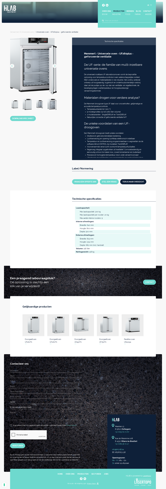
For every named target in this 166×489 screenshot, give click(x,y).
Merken (130, 11)
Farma (137, 14)
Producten (118, 11)
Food (127, 14)
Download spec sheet (23, 102)
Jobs (106, 474)
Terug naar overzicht (133, 182)
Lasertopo (147, 476)
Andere (148, 14)
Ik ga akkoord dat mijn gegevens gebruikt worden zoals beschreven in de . (44, 425)
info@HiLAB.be (118, 449)
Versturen (17, 446)
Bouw (105, 14)
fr (151, 5)
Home (60, 474)
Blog (138, 11)
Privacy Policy (91, 483)
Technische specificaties (114, 41)
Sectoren (96, 474)
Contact (147, 11)
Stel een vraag (109, 182)
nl (148, 5)
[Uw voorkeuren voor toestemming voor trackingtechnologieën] (4, 484)
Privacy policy (71, 425)
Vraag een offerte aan (85, 182)
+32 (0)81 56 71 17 (122, 444)
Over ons (106, 11)
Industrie (116, 14)
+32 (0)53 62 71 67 (122, 432)
